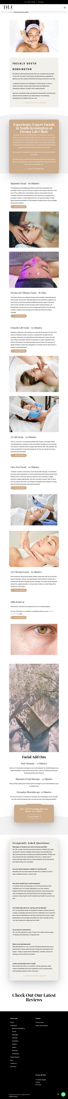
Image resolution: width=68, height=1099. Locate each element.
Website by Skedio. (13, 1096)
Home (11, 12)
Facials (14, 1031)
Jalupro (14, 1047)
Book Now (13, 1066)
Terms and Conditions (41, 1025)
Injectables (15, 1041)
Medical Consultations (18, 1028)
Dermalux (14, 1038)
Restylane (15, 1050)
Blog (11, 1060)
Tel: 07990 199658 (29, 2)
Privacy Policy (39, 1022)
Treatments (13, 1025)
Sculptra (14, 1044)
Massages (15, 1035)
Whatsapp (41, 2)
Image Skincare (14, 1057)
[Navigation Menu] (65, 7)
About (12, 1022)
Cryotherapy (15, 1053)
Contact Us (13, 1063)
